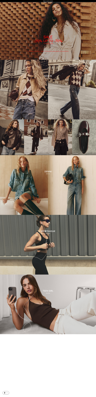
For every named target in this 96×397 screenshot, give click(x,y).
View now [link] (48, 78)
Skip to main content (48, 1)
